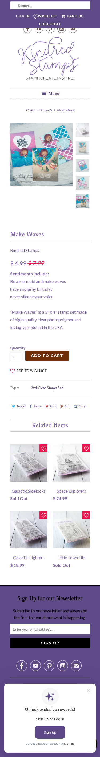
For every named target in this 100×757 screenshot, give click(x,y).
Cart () (75, 16)
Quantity (17, 348)
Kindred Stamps (24, 250)
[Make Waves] (41, 154)
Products (45, 110)
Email (82, 406)
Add (67, 406)
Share (37, 406)
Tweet (21, 406)
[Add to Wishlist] (43, 448)
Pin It (53, 406)
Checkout (50, 24)
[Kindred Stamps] (50, 60)
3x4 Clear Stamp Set (47, 388)
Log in (23, 16)
